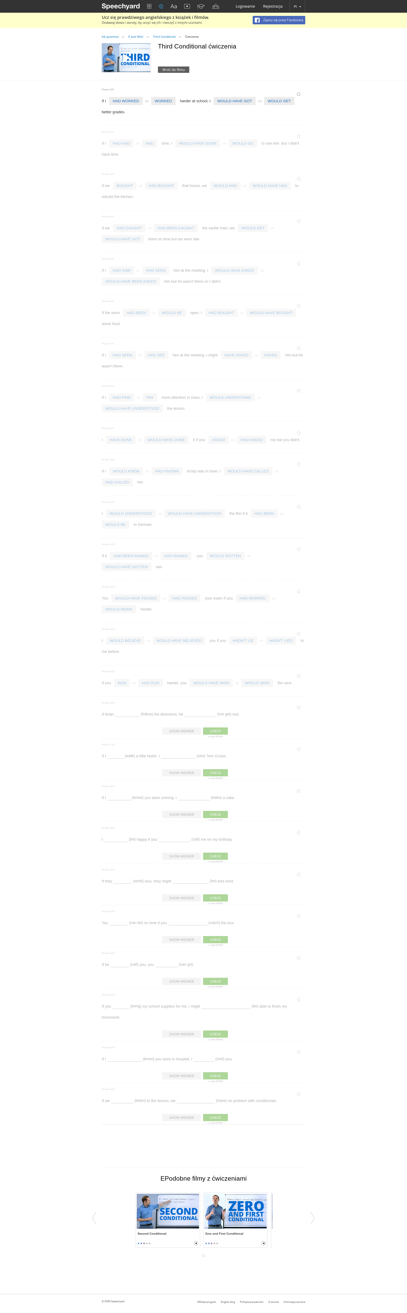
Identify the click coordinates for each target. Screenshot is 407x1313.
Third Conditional (164, 36)
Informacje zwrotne (294, 1302)
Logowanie (245, 6)
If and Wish (135, 36)
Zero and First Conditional (224, 1233)
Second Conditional (152, 1233)
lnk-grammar (110, 36)
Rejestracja (273, 6)
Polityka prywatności (251, 1302)
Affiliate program (206, 1302)
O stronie (273, 1302)
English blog (228, 1302)
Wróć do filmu (173, 69)
